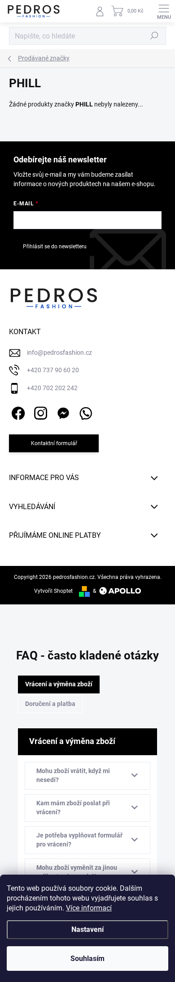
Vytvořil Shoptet (53, 591)
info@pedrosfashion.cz (59, 352)
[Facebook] (17, 412)
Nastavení (87, 929)
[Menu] (164, 11)
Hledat (154, 36)
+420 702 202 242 (52, 387)
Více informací (89, 908)
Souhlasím (87, 958)
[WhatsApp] (84, 412)
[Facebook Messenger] (62, 412)
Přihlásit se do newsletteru (55, 246)
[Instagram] (39, 412)
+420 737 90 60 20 (53, 370)
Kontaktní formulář (54, 443)
